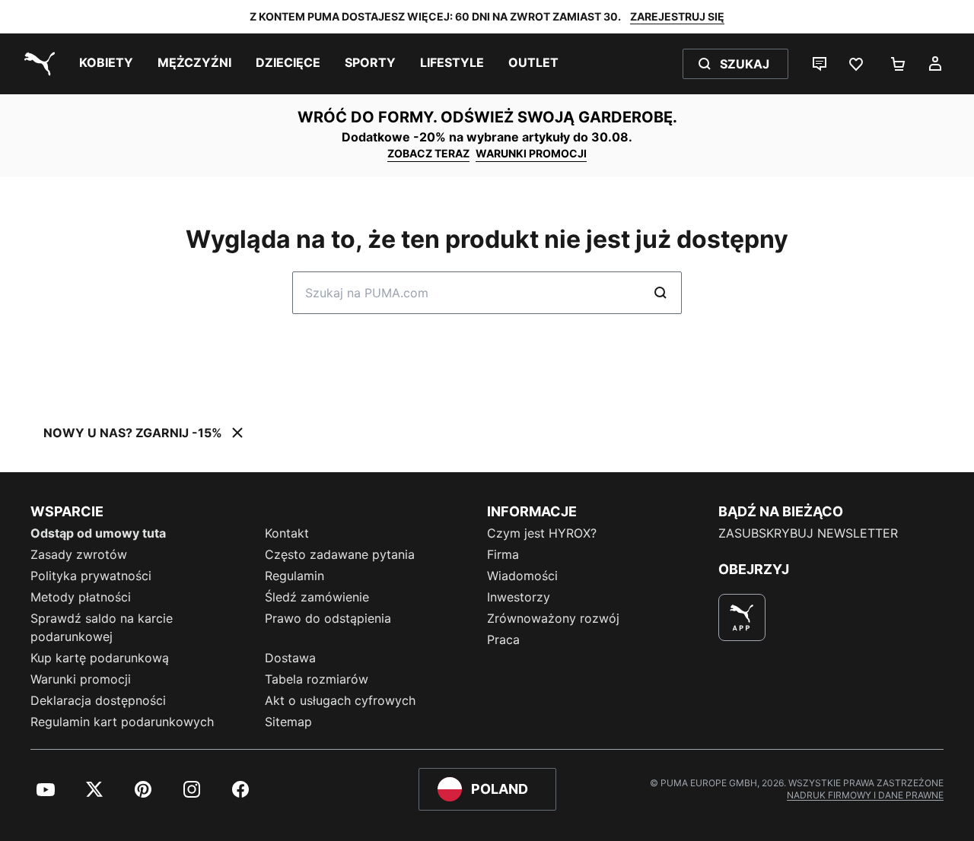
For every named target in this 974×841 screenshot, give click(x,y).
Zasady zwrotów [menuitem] (78, 554)
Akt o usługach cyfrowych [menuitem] (340, 700)
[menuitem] (106, 63)
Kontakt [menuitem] (287, 533)
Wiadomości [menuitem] (522, 575)
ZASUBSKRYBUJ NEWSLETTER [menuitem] (808, 533)
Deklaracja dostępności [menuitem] (98, 700)
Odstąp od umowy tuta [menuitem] (98, 533)
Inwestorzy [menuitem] (518, 597)
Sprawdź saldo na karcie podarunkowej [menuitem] (101, 627)
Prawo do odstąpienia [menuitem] (328, 618)
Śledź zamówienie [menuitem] (317, 597)
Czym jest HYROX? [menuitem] (542, 533)
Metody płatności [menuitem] (80, 597)
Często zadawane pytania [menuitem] (340, 554)
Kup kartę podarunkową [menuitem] (99, 657)
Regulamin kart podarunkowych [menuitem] (122, 721)
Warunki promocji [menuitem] (80, 679)
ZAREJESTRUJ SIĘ (677, 16)
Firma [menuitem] (503, 554)
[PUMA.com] (36, 64)
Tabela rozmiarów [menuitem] (316, 679)
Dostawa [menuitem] (290, 657)
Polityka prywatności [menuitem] (90, 575)
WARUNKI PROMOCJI (531, 153)
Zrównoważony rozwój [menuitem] (553, 618)
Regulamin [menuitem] (294, 575)
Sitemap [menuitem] (288, 721)
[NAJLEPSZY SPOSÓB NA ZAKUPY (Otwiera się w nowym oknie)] (742, 617)
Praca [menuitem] (503, 639)
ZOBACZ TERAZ (428, 153)
